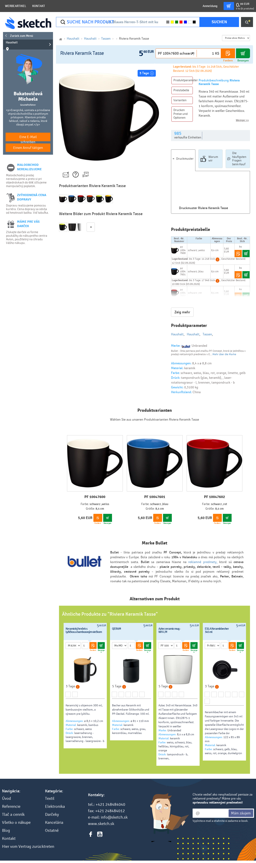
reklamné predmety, (202, 562)
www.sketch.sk (101, 823)
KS (217, 53)
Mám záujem (241, 813)
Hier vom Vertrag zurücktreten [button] (28, 846)
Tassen (106, 38)
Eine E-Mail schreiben (28, 138)
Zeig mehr (182, 312)
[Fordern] (228, 53)
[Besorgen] (243, 53)
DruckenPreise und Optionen (180, 113)
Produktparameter (183, 80)
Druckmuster (185, 158)
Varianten (180, 100)
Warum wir (213, 158)
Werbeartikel (15, 6)
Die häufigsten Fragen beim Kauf (239, 158)
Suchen (219, 21)
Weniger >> (242, 120)
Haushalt (12, 42)
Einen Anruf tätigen (28, 148)
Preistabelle (181, 90)
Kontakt (38, 6)
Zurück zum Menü (21, 36)
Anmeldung (210, 6)
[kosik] (229, 6)
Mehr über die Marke (224, 354)
